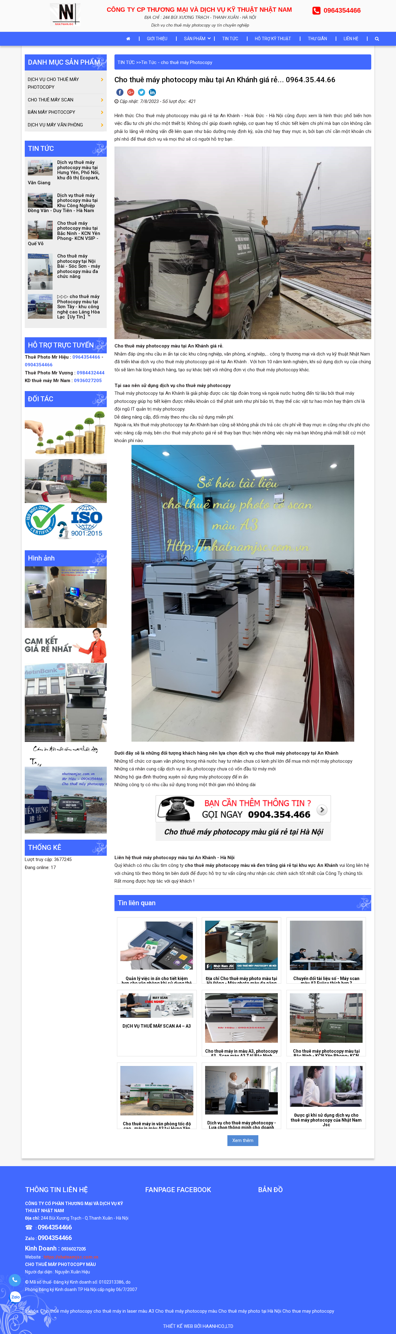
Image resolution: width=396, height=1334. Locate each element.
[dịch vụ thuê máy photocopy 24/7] (66, 523)
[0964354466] (15, 1280)
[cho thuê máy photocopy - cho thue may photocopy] (66, 14)
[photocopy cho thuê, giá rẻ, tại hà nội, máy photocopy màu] (66, 702)
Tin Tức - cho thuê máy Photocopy (176, 62)
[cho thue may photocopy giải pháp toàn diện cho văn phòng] (66, 481)
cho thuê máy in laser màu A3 (123, 1311)
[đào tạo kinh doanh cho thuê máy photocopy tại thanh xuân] (66, 754)
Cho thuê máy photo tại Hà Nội (249, 1311)
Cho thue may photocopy (308, 1311)
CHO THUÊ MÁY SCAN (50, 100)
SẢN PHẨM (194, 38)
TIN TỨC (230, 38)
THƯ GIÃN (317, 38)
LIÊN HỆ (351, 38)
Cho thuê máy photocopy (66, 1311)
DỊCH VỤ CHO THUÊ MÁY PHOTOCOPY (53, 83)
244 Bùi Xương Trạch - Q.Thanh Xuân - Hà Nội (84, 1218)
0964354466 (86, 357)
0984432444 (91, 373)
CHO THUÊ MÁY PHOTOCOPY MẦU (60, 1264)
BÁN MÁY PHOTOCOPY (51, 112)
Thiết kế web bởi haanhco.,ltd (198, 1326)
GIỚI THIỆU (157, 38)
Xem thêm (242, 1140)
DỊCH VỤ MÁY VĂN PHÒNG (55, 125)
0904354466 (39, 365)
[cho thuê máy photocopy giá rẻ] (66, 645)
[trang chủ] (130, 38)
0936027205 (88, 380)
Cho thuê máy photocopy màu (186, 1311)
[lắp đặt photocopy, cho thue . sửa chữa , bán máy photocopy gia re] (66, 596)
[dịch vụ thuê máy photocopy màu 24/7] (66, 800)
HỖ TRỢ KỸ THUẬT (273, 38)
